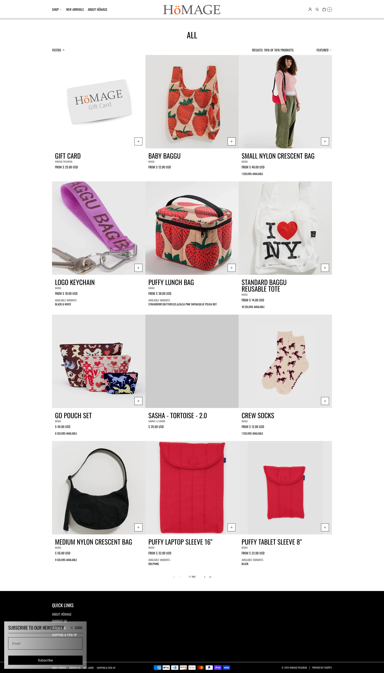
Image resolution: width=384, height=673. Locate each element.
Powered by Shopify (322, 667)
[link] (171, 577)
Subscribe (45, 660)
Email (16, 643)
